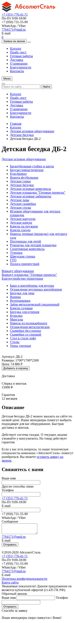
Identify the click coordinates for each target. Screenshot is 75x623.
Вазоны (15, 297)
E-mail (6, 506)
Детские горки (20, 181)
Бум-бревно (18, 174)
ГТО (13, 260)
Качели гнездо (20, 230)
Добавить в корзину (15, 368)
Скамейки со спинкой (25, 334)
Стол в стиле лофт (23, 338)
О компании (19, 63)
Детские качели (21, 222)
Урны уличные (20, 346)
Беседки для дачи (22, 293)
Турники (16, 252)
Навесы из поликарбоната (28, 323)
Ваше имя (9, 478)
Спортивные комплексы (27, 249)
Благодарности (20, 67)
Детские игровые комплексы (30, 189)
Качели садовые (21, 308)
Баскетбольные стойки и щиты (32, 166)
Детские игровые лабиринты (30, 196)
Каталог (15, 48)
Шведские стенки (22, 256)
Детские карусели (22, 219)
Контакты (17, 71)
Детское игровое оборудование (32, 131)
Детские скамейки (23, 204)
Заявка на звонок (14, 41)
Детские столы (20, 207)
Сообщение (10, 521)
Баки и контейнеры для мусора (32, 285)
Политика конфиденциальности (24, 578)
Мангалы (16, 319)
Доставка (16, 60)
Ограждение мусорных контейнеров (36, 289)
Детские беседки (22, 135)
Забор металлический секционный (34, 304)
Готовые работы (21, 56)
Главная (15, 123)
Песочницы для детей (25, 241)
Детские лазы (19, 200)
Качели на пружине (24, 226)
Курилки (16, 315)
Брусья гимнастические (27, 170)
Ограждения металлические (30, 327)
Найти (46, 86)
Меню (7, 78)
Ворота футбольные (24, 177)
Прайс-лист (18, 52)
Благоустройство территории (22, 278)
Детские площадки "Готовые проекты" (37, 192)
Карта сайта (10, 582)
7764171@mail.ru (14, 29)
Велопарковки (20, 300)
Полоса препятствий (24, 264)
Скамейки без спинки (25, 330)
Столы (14, 342)
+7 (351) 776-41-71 (15, 14)
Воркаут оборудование (18, 271)
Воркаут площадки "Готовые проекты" (29, 275)
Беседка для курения (24, 312)
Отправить (10, 544)
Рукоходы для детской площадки (33, 245)
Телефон (8, 490)
